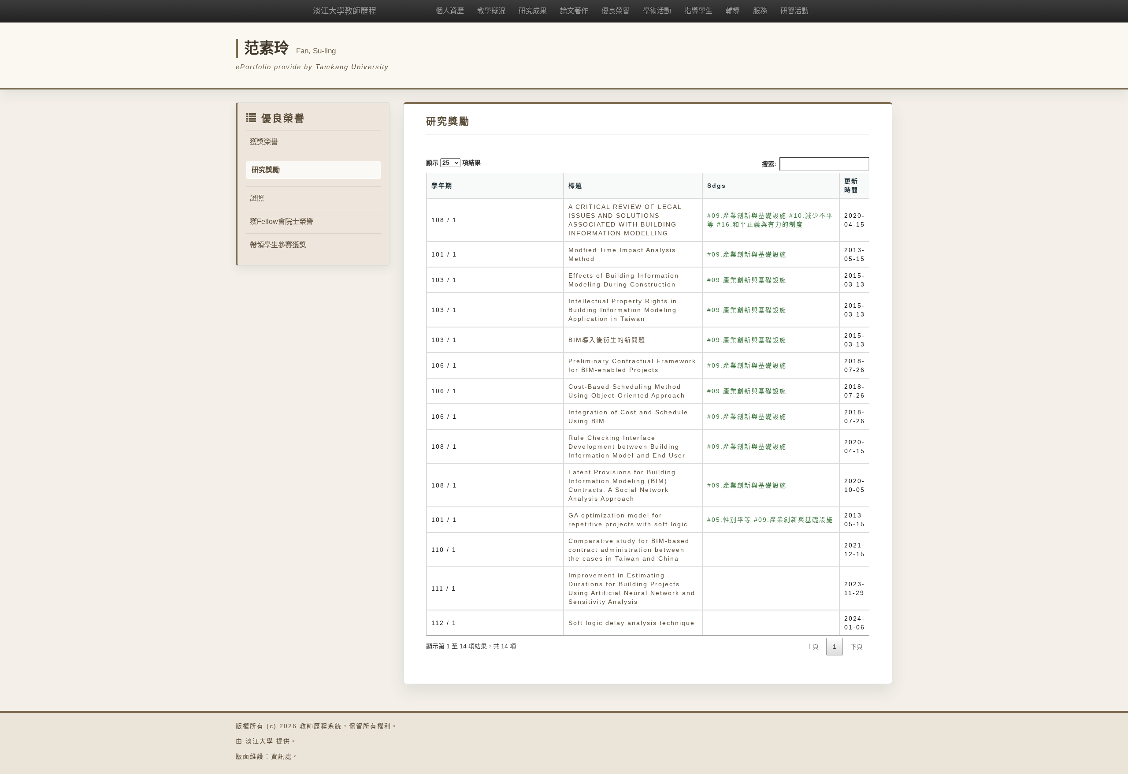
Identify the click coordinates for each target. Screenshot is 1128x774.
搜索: (769, 163)
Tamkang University (352, 67)
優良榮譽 (615, 11)
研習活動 (794, 11)
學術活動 (657, 11)
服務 (760, 11)
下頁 (856, 646)
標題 (575, 185)
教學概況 (491, 11)
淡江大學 (259, 740)
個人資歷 (450, 11)
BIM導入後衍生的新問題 (607, 339)
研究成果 (533, 11)
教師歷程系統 (321, 725)
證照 (257, 198)
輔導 (733, 11)
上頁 (812, 646)
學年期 (442, 185)
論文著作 (574, 11)
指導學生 (698, 11)
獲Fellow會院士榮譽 (281, 221)
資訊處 (281, 756)
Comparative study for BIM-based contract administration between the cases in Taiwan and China (629, 549)
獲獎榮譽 (264, 141)
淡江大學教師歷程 (344, 11)
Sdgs (716, 185)
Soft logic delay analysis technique (631, 622)
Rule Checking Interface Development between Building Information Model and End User (627, 446)
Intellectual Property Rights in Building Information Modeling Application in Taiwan (622, 310)
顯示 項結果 (453, 162)
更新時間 (851, 186)
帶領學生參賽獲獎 (278, 245)
